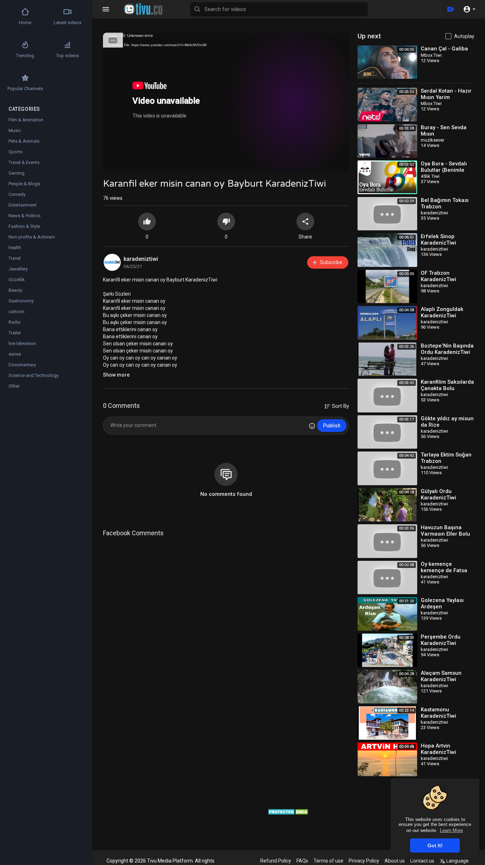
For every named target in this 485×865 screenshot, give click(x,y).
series (15, 354)
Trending (25, 55)
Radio (15, 322)
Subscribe (331, 262)
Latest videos (67, 22)
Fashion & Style (24, 226)
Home (25, 22)
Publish (331, 425)
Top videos (67, 55)
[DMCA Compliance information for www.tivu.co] (289, 811)
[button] (469, 9)
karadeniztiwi (141, 259)
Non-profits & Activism (32, 237)
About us (395, 861)
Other (14, 386)
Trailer (15, 332)
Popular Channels (25, 88)
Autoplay (464, 36)
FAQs (302, 861)
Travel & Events (24, 162)
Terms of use (328, 861)
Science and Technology (34, 375)
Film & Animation (26, 119)
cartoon (16, 311)
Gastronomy (21, 300)
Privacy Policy (364, 861)
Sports (15, 151)
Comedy (17, 194)
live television (22, 343)
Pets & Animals (24, 141)
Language (457, 861)
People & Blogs (24, 183)
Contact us (422, 861)
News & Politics (24, 215)
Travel (15, 258)
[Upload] (450, 9)
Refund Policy (275, 861)
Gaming (16, 173)
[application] (226, 102)
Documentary (22, 364)
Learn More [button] (451, 830)
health (15, 247)
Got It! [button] (435, 845)
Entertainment (23, 205)
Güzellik (17, 279)
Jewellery (18, 269)
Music (15, 130)
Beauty (15, 290)
